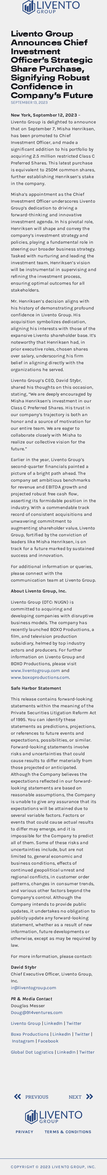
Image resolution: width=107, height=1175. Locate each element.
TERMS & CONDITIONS (68, 1131)
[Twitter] (45, 1144)
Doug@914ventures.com (37, 1012)
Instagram (23, 1041)
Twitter (74, 1023)
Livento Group (26, 1023)
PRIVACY (24, 1131)
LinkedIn (53, 1023)
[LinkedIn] (62, 1144)
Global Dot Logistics (32, 1052)
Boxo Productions (30, 1034)
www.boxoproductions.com (40, 677)
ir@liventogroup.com (33, 987)
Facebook (48, 1041)
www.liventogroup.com (35, 670)
